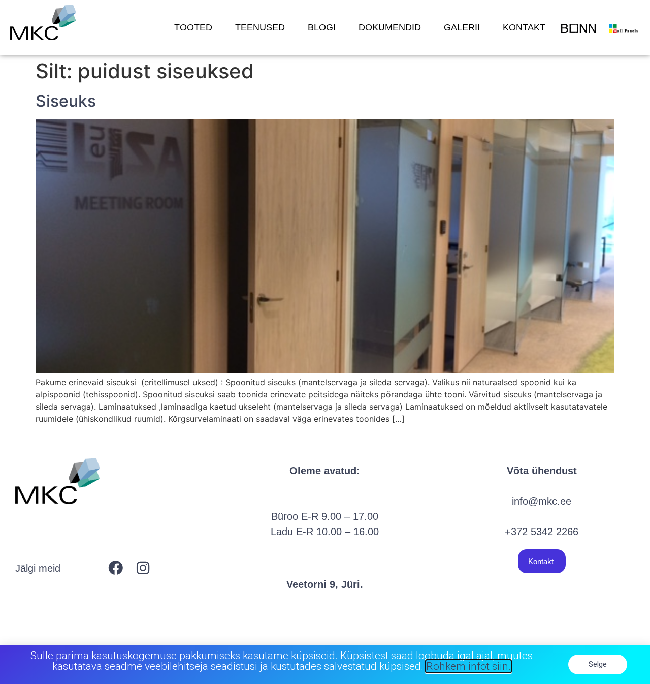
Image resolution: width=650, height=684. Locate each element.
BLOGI (322, 27)
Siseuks (66, 101)
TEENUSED (260, 27)
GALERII (462, 27)
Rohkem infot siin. (468, 666)
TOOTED (193, 27)
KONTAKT (524, 27)
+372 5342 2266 (541, 531)
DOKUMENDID (390, 27)
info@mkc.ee (541, 501)
